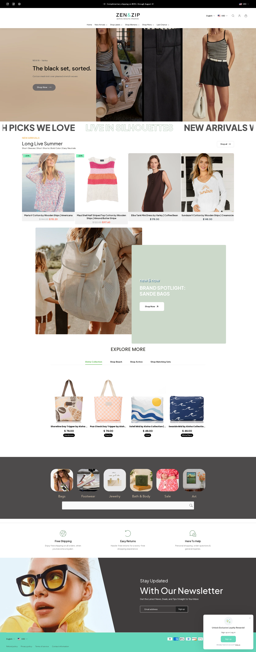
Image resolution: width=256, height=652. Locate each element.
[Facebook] (13, 4)
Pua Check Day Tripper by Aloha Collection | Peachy (108, 426)
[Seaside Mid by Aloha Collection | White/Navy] (187, 400)
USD (23, 639)
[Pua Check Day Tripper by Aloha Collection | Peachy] (108, 400)
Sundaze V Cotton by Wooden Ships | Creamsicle (208, 215)
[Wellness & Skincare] (141, 480)
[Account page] (239, 16)
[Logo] (128, 15)
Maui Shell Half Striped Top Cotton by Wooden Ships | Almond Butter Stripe (101, 217)
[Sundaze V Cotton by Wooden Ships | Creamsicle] (207, 182)
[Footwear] (88, 480)
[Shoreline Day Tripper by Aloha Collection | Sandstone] (69, 400)
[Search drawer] (233, 16)
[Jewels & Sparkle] (115, 480)
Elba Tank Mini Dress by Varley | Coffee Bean (154, 215)
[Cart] (246, 16)
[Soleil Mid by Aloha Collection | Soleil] (147, 400)
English (9, 639)
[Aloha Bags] (62, 480)
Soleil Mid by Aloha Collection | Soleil (147, 426)
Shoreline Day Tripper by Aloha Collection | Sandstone (69, 426)
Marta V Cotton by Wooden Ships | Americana (48, 215)
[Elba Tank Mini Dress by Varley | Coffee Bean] (154, 182)
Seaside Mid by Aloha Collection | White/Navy (187, 426)
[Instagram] (8, 4)
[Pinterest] (19, 4)
